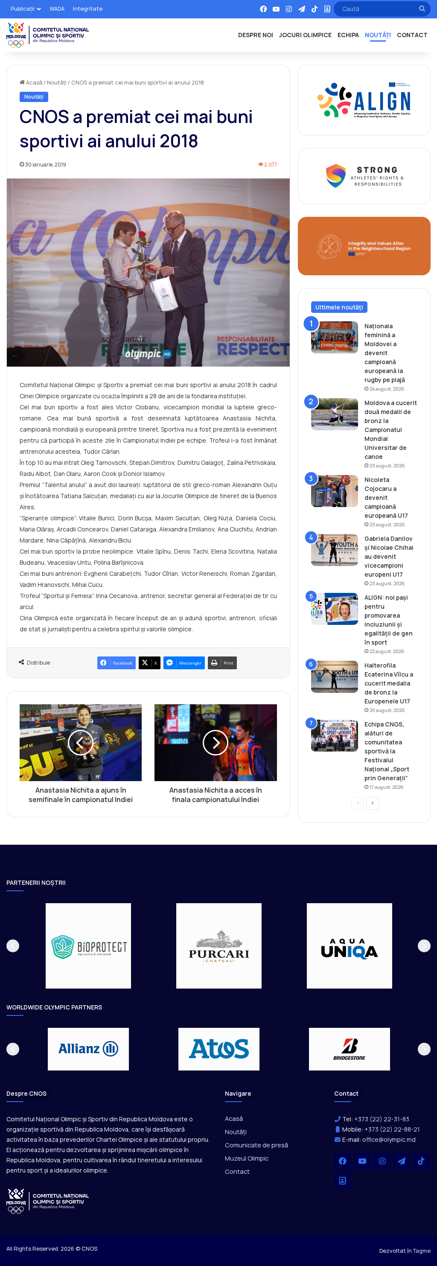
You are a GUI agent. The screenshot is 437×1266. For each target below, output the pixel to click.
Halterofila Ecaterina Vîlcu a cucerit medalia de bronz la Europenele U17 (388, 683)
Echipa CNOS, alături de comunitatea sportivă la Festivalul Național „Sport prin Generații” (386, 751)
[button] (12, 945)
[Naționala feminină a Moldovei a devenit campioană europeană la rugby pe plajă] (334, 337)
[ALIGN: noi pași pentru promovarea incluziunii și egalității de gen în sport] (334, 609)
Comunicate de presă (256, 1145)
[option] (88, 946)
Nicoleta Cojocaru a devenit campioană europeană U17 (386, 497)
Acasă (33, 82)
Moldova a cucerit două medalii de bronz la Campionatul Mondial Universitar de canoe (390, 430)
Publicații (23, 8)
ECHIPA (348, 35)
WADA (57, 8)
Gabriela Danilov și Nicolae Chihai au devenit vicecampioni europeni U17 (389, 556)
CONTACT (412, 35)
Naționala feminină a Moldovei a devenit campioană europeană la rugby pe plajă (384, 353)
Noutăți (57, 82)
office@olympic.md (389, 1139)
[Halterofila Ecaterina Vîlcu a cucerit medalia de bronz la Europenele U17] (334, 677)
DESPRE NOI (255, 35)
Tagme (422, 1250)
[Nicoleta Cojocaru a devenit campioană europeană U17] (334, 491)
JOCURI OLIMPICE (305, 35)
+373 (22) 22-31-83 (381, 1119)
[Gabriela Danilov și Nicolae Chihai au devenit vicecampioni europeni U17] (334, 550)
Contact (237, 1171)
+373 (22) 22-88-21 (392, 1129)
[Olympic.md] (47, 35)
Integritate (87, 8)
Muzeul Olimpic (246, 1158)
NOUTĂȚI (378, 35)
